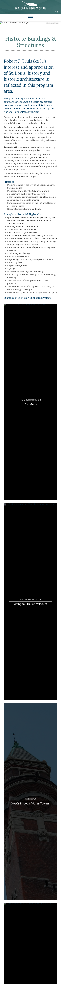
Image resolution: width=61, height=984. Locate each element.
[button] (56, 12)
